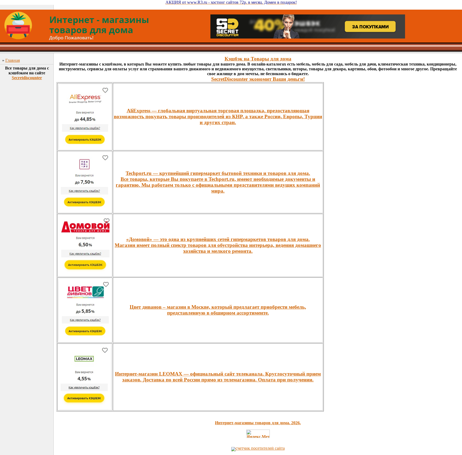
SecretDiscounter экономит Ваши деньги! (258, 79)
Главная (12, 60)
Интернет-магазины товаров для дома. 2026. (258, 422)
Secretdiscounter (27, 77)
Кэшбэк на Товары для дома (258, 59)
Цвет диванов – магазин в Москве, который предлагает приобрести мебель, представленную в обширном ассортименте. (218, 310)
